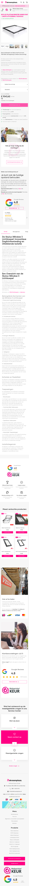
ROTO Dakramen (14, 833)
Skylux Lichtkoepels (14, 839)
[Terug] (2, 218)
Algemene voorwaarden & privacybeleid (14, 818)
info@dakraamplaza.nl (15, 791)
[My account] (23, 2)
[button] (21, 2)
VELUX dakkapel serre (14, 851)
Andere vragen (13, 766)
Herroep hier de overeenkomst (14, 858)
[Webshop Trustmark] (7, 10)
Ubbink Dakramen (14, 835)
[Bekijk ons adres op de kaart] (14, 804)
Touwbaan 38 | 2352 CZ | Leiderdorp (15, 785)
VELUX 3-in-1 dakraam (14, 844)
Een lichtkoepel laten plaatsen (13, 162)
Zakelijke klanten (14, 863)
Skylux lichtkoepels (7, 69)
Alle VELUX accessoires (14, 853)
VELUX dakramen (23, 78)
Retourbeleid (14, 821)
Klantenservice (14, 814)
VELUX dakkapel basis (14, 848)
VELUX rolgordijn (14, 846)
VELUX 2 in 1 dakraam (14, 842)
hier (20, 188)
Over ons (14, 816)
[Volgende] (27, 218)
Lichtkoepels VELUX (14, 837)
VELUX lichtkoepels (7, 80)
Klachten (14, 823)
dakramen (22, 292)
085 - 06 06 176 (15, 788)
